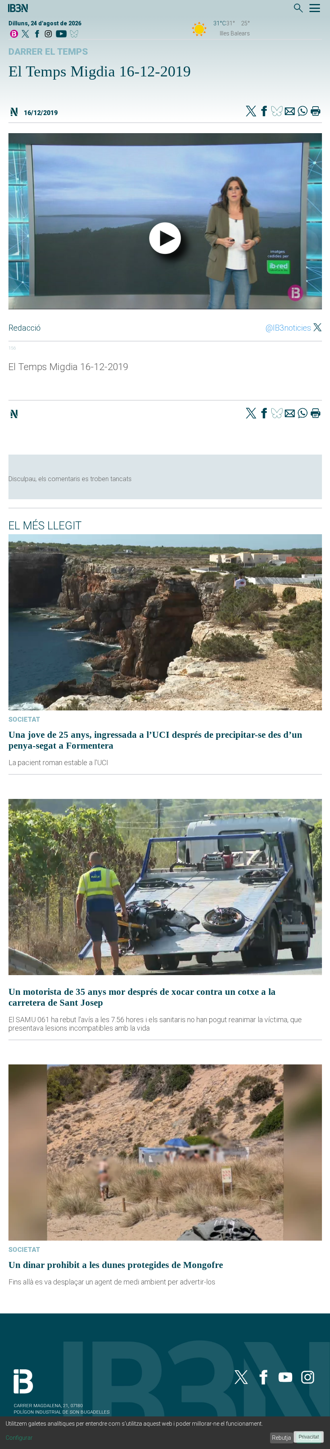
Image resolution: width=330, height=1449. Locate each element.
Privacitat (309, 1437)
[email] (289, 111)
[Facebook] (37, 34)
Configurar (19, 1438)
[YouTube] (61, 34)
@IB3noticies (288, 328)
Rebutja (281, 1438)
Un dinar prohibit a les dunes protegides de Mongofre (115, 1265)
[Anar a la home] (14, 34)
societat (24, 719)
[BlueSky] (75, 34)
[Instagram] (48, 34)
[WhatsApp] (302, 111)
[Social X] (25, 34)
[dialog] (165, 1432)
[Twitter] (251, 111)
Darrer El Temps (48, 51)
